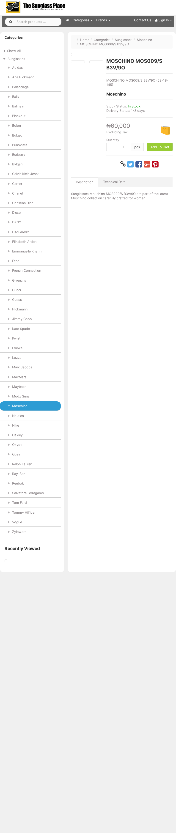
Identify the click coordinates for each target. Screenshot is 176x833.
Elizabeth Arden (23, 242)
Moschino (19, 406)
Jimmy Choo (21, 319)
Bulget (16, 135)
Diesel (16, 212)
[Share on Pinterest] (155, 164)
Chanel (17, 193)
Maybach (19, 387)
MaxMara (19, 377)
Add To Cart (160, 147)
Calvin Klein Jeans (25, 174)
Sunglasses (16, 59)
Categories (81, 20)
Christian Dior (22, 203)
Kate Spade (20, 329)
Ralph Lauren (21, 464)
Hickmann (19, 309)
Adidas (17, 67)
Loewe (16, 348)
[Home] (67, 20)
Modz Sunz (20, 396)
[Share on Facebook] (138, 164)
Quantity (112, 140)
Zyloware (18, 532)
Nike (15, 425)
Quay (15, 454)
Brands (102, 20)
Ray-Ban (18, 474)
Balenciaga (20, 87)
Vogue (16, 522)
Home (84, 40)
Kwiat (15, 338)
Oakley (17, 435)
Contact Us (142, 20)
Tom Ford (19, 502)
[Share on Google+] (147, 164)
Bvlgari (16, 164)
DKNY (16, 222)
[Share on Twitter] (130, 164)
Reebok (17, 483)
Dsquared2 (20, 232)
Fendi (15, 261)
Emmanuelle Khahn (26, 251)
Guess (16, 299)
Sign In (163, 20)
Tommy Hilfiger (23, 512)
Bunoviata (19, 145)
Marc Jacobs (21, 367)
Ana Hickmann (22, 77)
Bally (15, 97)
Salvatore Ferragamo (27, 493)
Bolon (16, 125)
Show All (13, 51)
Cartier (16, 184)
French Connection (26, 270)
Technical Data (114, 182)
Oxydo (16, 445)
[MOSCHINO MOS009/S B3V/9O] (6, 561)
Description (84, 182)
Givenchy (19, 280)
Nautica (17, 416)
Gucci (16, 290)
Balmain (17, 106)
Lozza (16, 357)
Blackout (18, 116)
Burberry (18, 154)
